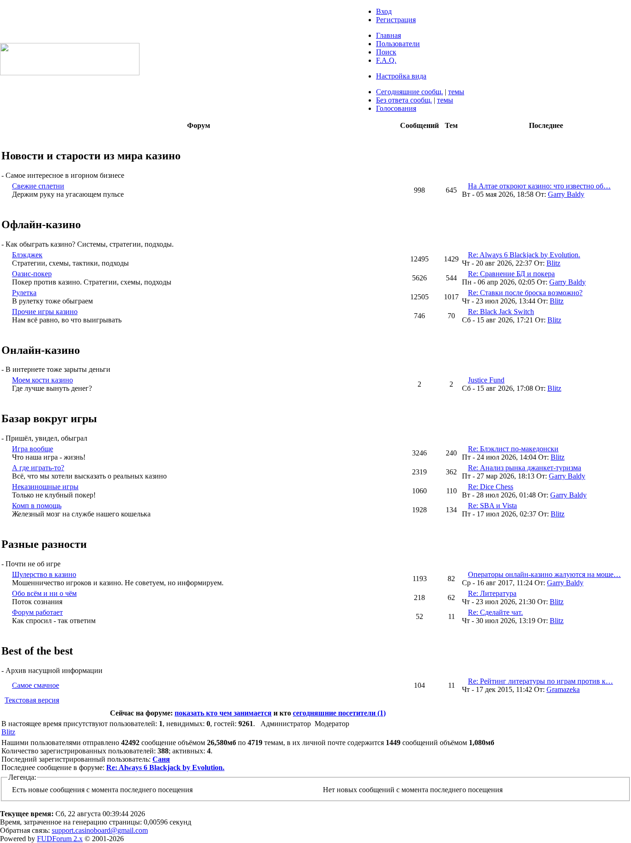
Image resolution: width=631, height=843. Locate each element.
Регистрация (396, 20)
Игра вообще (32, 449)
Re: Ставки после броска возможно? (525, 293)
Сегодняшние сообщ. (409, 92)
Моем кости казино (42, 380)
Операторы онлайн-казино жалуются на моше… (544, 574)
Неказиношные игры (45, 487)
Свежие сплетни (38, 186)
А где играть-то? (38, 468)
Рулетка (24, 293)
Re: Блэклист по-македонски (513, 449)
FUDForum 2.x (60, 839)
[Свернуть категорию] (3, 136)
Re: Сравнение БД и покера (511, 274)
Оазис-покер (32, 274)
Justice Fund (486, 380)
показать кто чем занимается (223, 713)
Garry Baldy (566, 194)
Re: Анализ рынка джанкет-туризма (524, 468)
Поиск (386, 52)
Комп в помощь (36, 505)
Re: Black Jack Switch (501, 311)
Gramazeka (563, 689)
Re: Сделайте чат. (495, 612)
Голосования (396, 108)
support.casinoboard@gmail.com (100, 830)
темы (456, 92)
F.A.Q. (386, 60)
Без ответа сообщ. (404, 100)
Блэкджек (27, 255)
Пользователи (398, 44)
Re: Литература (492, 593)
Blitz (553, 263)
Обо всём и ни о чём (44, 593)
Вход (384, 11)
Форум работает (37, 612)
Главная (388, 35)
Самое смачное (35, 685)
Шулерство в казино (44, 574)
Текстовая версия (32, 700)
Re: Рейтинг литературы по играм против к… (540, 681)
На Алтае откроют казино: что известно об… (539, 186)
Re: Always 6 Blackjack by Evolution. (524, 255)
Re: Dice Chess (490, 487)
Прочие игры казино (45, 311)
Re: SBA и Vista (492, 505)
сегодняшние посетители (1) (339, 713)
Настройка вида (401, 76)
